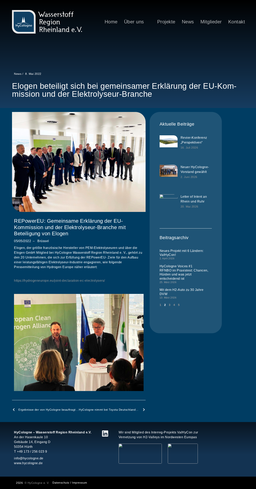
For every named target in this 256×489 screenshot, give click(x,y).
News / (18, 73)
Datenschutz (60, 482)
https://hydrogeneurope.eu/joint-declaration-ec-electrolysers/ (59, 280)
